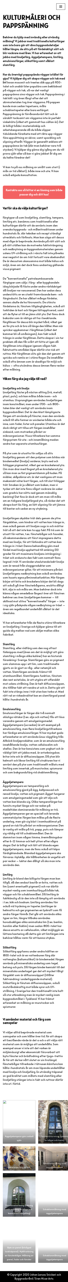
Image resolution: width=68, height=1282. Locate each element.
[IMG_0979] (19, 1195)
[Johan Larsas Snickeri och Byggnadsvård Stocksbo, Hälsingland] (22, 7)
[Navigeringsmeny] (60, 6)
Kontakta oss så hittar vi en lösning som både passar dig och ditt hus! (34, 192)
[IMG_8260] (19, 1158)
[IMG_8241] (19, 1122)
